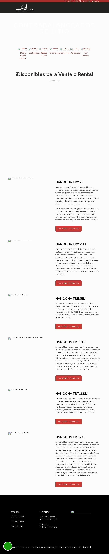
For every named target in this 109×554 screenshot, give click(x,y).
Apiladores (75, 53)
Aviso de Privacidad (82, 547)
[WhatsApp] (83, 550)
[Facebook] (87, 550)
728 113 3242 (17, 526)
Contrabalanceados (37, 53)
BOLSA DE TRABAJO (90, 1)
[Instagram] (91, 550)
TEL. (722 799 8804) (72, 1)
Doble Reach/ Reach (23, 55)
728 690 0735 (17, 521)
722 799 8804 (17, 516)
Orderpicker (55, 53)
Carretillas (65, 53)
